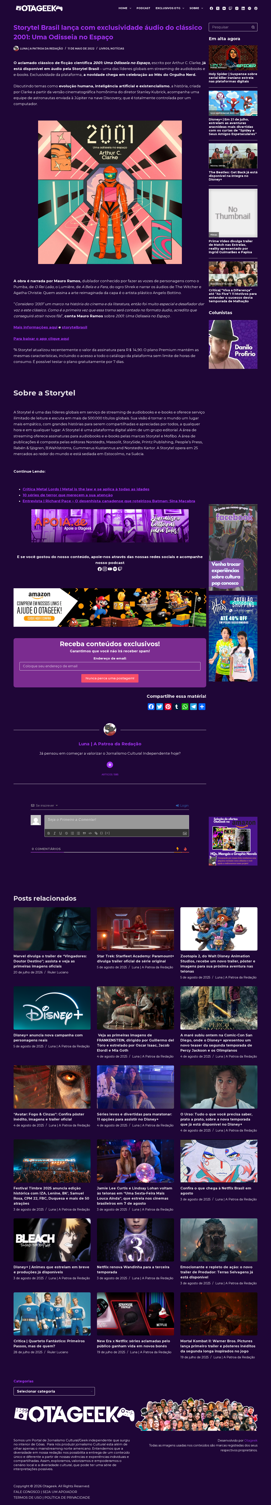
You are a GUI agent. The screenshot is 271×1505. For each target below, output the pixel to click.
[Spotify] (249, 8)
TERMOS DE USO (28, 1497)
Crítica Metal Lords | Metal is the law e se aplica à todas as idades (86, 489)
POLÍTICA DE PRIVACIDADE (67, 1497)
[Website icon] (110, 765)
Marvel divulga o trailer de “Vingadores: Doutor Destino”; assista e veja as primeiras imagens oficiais (50, 961)
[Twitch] (230, 8)
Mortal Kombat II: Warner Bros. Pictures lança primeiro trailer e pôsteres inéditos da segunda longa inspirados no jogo (217, 1346)
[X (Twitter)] (217, 8)
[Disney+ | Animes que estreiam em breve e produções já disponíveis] (52, 1240)
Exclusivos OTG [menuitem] (168, 8)
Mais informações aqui (35, 327)
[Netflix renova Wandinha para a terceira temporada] (135, 1240)
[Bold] (49, 833)
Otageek (250, 1440)
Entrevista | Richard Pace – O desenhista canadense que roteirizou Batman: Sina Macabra (109, 501)
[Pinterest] (255, 8)
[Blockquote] (84, 833)
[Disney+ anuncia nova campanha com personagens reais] (52, 1008)
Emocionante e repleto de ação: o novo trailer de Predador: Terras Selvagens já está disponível (216, 1272)
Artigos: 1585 (110, 774)
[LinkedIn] (243, 8)
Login (184, 805)
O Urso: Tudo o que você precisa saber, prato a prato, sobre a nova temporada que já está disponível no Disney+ (216, 1119)
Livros (104, 48)
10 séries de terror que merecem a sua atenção (68, 495)
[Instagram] (236, 8)
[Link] (96, 833)
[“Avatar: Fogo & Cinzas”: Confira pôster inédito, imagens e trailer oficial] (52, 1087)
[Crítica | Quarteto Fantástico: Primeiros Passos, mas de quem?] (52, 1314)
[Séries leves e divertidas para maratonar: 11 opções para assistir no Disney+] (135, 1087)
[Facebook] (211, 8)
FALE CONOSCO (27, 1492)
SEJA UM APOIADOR (60, 1492)
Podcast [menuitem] (143, 8)
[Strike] (66, 833)
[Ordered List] (72, 833)
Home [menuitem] (123, 8)
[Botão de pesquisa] (253, 27)
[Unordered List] (78, 833)
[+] (107, 833)
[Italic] (55, 833)
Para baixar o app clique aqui (41, 339)
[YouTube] (224, 8)
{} (101, 833)
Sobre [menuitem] (194, 8)
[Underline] (61, 833)
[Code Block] (90, 833)
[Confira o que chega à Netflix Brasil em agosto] (218, 1161)
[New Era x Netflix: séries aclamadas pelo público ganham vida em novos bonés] (135, 1314)
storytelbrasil (74, 327)
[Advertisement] (233, 436)
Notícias (117, 48)
